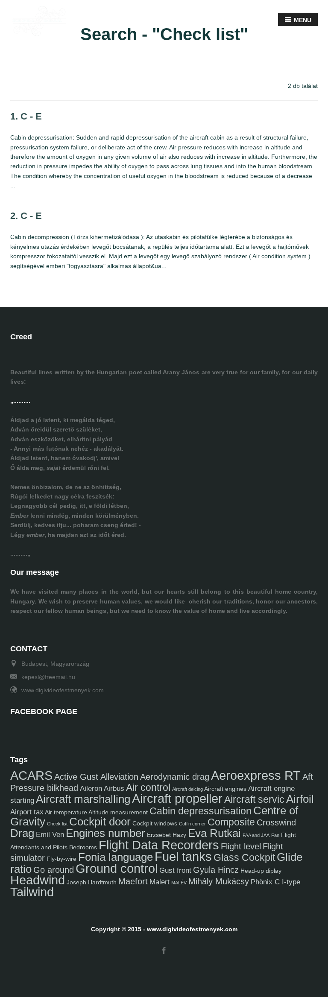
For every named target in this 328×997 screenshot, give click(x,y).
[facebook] (164, 951)
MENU (301, 20)
